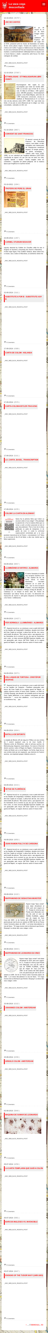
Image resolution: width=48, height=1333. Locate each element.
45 (42, 1325)
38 (32, 1325)
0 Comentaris (10, 66)
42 (38, 1325)
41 (37, 1325)
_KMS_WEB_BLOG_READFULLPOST (16, 63)
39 (33, 1325)
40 (35, 1325)
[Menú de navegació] (43, 4)
